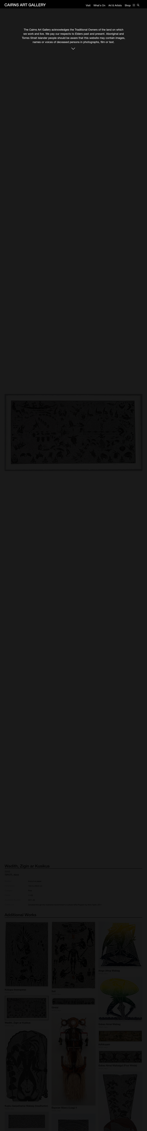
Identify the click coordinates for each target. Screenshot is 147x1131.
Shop (128, 5)
